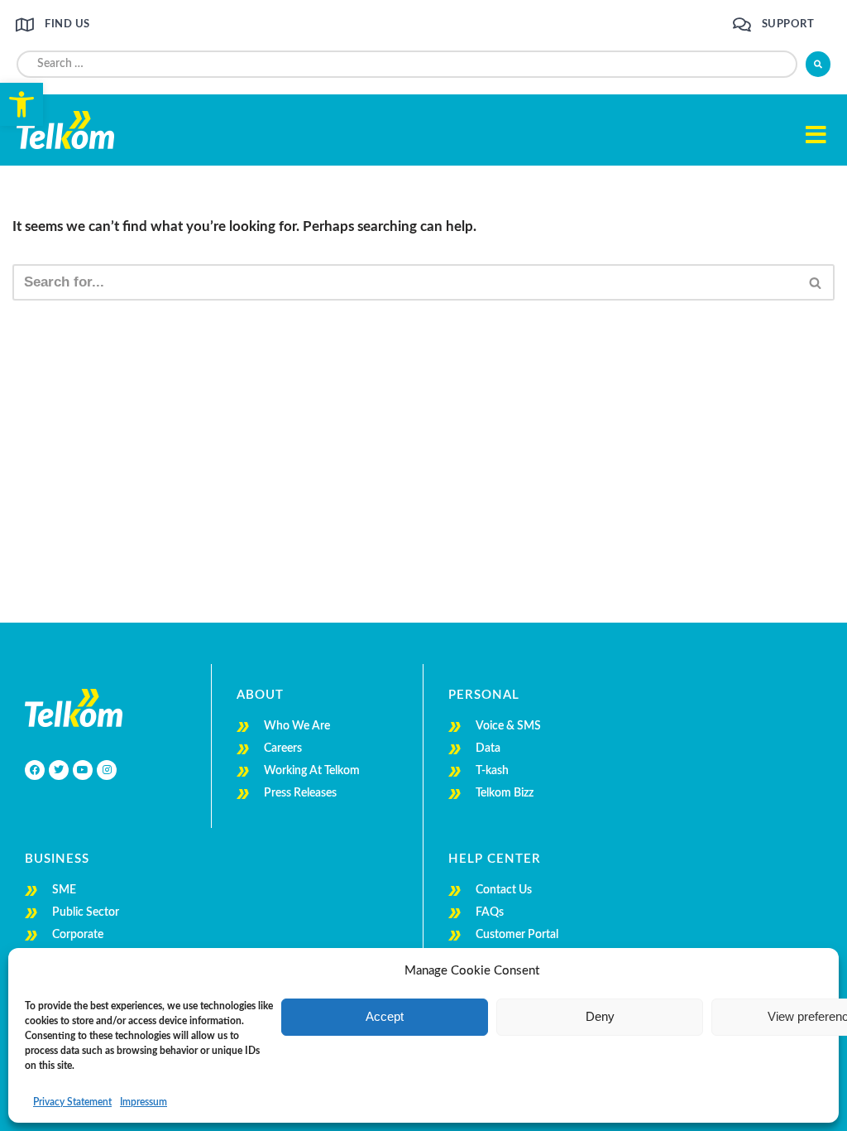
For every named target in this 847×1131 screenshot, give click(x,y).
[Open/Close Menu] (816, 134)
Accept (385, 1016)
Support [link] (788, 24)
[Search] (816, 282)
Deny (600, 1016)
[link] (21, 104)
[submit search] (818, 64)
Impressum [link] (143, 1102)
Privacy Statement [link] (72, 1102)
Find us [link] (67, 24)
